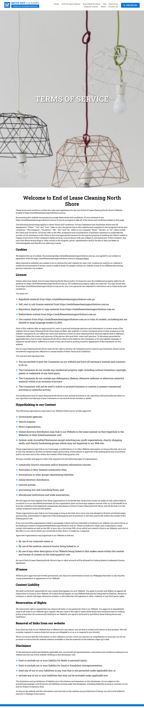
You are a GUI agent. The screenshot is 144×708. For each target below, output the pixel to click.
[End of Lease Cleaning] (21, 7)
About (103, 6)
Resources (113, 4)
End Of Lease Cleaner (71, 4)
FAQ (104, 4)
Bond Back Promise (91, 4)
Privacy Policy (82, 258)
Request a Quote (91, 6)
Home (56, 4)
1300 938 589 (131, 5)
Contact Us (113, 6)
